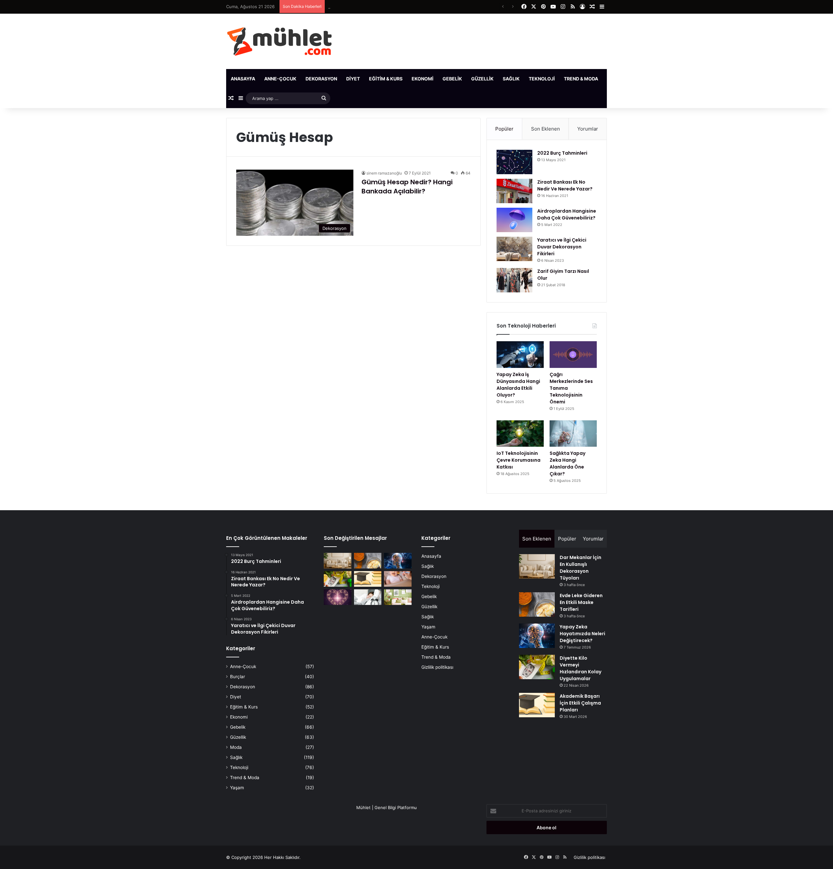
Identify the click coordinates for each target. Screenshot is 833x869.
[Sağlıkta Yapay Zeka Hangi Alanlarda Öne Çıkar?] (573, 433)
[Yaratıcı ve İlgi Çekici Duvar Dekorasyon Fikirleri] (514, 249)
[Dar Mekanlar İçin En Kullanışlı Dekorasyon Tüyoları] (337, 560)
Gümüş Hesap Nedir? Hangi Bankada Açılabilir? (407, 186)
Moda (236, 747)
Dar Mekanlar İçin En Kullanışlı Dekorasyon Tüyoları (580, 567)
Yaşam (615, 78)
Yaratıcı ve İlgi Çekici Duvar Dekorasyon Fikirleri (561, 247)
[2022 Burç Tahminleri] (514, 162)
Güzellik (482, 78)
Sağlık (511, 78)
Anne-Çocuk (280, 78)
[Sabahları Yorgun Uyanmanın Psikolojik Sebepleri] (368, 597)
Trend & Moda (581, 78)
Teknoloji (542, 78)
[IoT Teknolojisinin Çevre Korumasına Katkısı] (520, 433)
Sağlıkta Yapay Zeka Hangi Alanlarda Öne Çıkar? (567, 463)
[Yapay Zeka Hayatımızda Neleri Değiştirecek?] (398, 560)
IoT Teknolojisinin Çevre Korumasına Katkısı (518, 460)
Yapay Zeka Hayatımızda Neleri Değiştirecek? (373, 6)
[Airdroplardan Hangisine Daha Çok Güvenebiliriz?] (514, 220)
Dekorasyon (321, 78)
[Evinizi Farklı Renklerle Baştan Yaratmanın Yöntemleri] (398, 597)
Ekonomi (422, 78)
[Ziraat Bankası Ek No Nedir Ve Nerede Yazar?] (514, 191)
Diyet (353, 78)
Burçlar (237, 676)
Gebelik (452, 78)
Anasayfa (243, 78)
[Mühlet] (279, 41)
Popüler (504, 129)
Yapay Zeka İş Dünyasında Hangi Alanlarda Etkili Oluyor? (518, 384)
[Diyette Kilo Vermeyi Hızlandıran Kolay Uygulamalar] (337, 579)
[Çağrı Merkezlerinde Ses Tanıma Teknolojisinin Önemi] (573, 354)
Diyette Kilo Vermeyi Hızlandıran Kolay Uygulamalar (580, 668)
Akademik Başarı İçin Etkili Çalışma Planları (580, 703)
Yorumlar (587, 129)
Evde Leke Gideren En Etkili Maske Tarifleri (581, 602)
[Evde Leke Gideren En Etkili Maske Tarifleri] (368, 560)
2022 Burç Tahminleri (562, 153)
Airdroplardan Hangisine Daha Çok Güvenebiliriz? (566, 214)
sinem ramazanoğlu (384, 173)
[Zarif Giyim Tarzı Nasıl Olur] (514, 280)
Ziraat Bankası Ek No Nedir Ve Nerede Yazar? (565, 185)
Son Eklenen (545, 129)
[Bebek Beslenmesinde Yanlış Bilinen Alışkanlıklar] (398, 579)
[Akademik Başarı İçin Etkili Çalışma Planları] (368, 579)
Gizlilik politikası (437, 667)
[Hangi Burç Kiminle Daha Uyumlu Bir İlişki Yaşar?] (337, 597)
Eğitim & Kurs (386, 78)
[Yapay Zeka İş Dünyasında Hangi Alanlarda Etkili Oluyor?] (520, 354)
